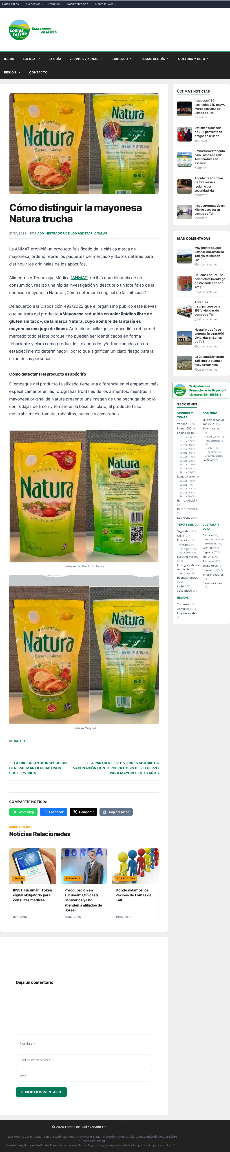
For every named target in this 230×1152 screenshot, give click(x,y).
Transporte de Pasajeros (188, 550)
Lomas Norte (185, 476)
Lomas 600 (184, 428)
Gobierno (119, 59)
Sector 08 (185, 445)
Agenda (28, 59)
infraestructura (214, 440)
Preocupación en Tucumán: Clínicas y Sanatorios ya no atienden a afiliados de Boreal (83, 900)
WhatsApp (26, 812)
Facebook (56, 812)
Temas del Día (153, 59)
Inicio (9, 59)
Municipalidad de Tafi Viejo (214, 422)
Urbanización (213, 455)
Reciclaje (184, 573)
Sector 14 (185, 468)
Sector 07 (185, 441)
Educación (183, 540)
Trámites (54, 4)
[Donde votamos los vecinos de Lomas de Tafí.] (135, 866)
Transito (182, 545)
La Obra (209, 448)
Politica (207, 460)
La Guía (55, 59)
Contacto (38, 72)
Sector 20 (185, 496)
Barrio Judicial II (187, 500)
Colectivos (33, 4)
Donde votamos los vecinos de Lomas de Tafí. (133, 895)
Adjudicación (212, 436)
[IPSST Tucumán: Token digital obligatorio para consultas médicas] (32, 866)
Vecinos (182, 424)
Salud (19, 741)
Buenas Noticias (187, 577)
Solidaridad (184, 591)
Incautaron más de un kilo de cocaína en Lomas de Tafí (210, 209)
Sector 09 (185, 449)
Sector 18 (185, 488)
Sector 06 (185, 437)
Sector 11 (185, 456)
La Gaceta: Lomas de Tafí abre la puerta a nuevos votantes (209, 361)
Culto (180, 586)
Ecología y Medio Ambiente (188, 567)
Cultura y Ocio (191, 59)
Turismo (208, 557)
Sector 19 (185, 492)
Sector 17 (185, 484)
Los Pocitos (184, 518)
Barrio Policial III (187, 509)
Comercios (210, 570)
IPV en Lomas (211, 428)
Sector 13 (185, 464)
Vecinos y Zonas (83, 59)
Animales (208, 561)
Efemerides (212, 539)
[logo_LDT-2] (201, 397)
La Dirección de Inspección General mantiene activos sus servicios (38, 768)
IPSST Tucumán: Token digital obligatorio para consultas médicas (32, 895)
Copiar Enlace (119, 812)
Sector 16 (185, 480)
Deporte (208, 552)
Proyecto (210, 451)
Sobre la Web (104, 4)
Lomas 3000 (185, 433)
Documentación (77, 4)
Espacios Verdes (187, 557)
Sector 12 (185, 460)
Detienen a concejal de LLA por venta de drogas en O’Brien (209, 132)
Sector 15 (185, 472)
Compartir (86, 812)
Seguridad (183, 531)
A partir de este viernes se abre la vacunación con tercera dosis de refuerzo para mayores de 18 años (116, 768)
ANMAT (79, 277)
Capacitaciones (212, 583)
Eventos (207, 548)
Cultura (207, 535)
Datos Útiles (10, 4)
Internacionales (187, 613)
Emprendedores (213, 575)
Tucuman (183, 604)
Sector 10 (185, 452)
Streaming (211, 543)
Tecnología (210, 566)
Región (10, 72)
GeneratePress (120, 1126)
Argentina (183, 609)
